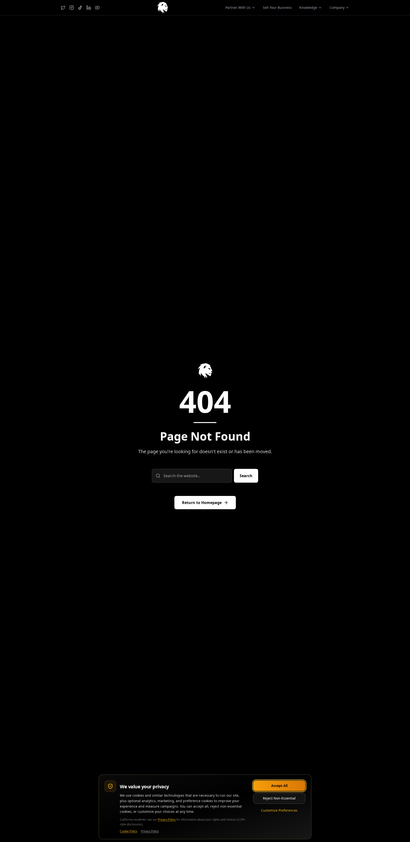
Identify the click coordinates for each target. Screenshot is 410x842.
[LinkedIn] (88, 7)
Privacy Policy (167, 820)
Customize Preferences (279, 810)
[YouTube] (97, 7)
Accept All (279, 785)
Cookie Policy (128, 831)
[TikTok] (80, 7)
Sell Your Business (277, 7)
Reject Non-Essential (279, 798)
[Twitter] (63, 7)
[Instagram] (71, 7)
